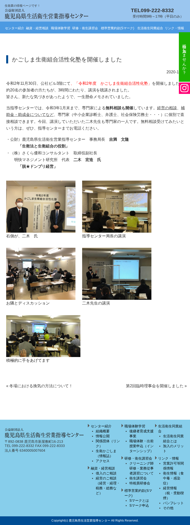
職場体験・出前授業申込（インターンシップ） (141, 446)
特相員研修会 (139, 483)
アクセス (103, 461)
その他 (168, 508)
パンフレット (173, 503)
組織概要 (103, 431)
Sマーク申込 (139, 505)
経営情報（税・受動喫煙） (173, 493)
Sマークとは (139, 500)
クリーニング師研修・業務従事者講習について (141, 468)
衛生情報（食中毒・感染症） (173, 478)
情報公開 (103, 436)
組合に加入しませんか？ (184, 57)
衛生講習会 (138, 478)
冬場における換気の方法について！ (39, 386)
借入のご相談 (106, 473)
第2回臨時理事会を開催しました (156, 386)
